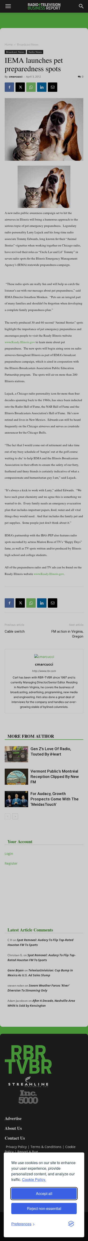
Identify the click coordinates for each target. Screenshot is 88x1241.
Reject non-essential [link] (44, 1208)
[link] (23, 1224)
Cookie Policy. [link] (34, 1179)
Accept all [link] (44, 1193)
